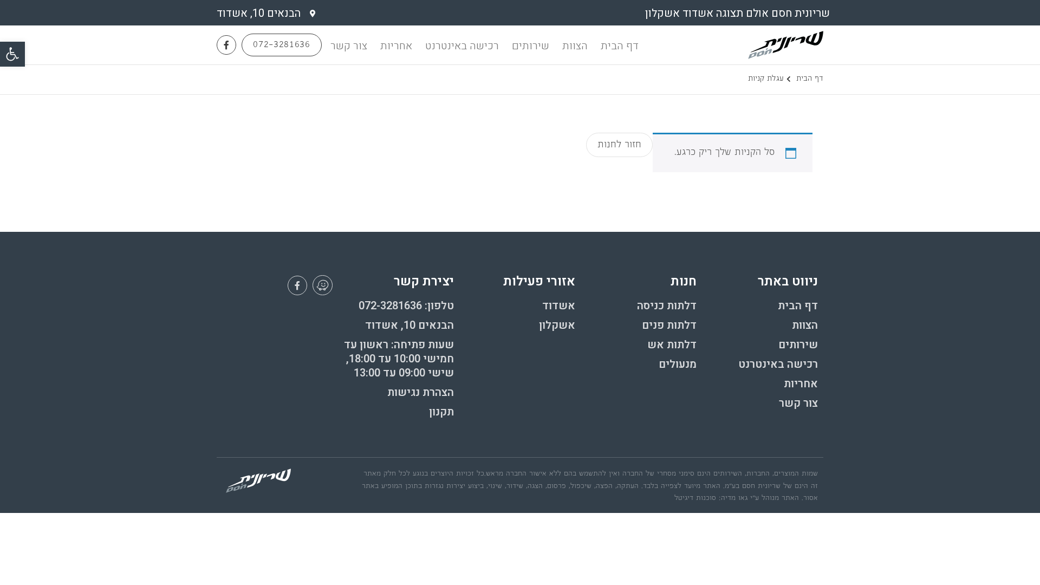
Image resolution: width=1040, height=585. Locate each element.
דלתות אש (672, 345)
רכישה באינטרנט (462, 46)
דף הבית (620, 46)
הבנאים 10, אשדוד (409, 325)
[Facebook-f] (226, 45)
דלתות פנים (669, 325)
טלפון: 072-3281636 (406, 306)
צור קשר (348, 46)
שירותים (530, 46)
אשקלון (557, 325)
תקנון (441, 412)
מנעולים (678, 365)
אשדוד (558, 306)
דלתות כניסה (667, 306)
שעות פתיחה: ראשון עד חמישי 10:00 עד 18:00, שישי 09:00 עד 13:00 (399, 359)
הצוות (575, 46)
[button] (12, 54)
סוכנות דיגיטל (695, 499)
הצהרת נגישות (420, 393)
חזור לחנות (619, 145)
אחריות (396, 46)
